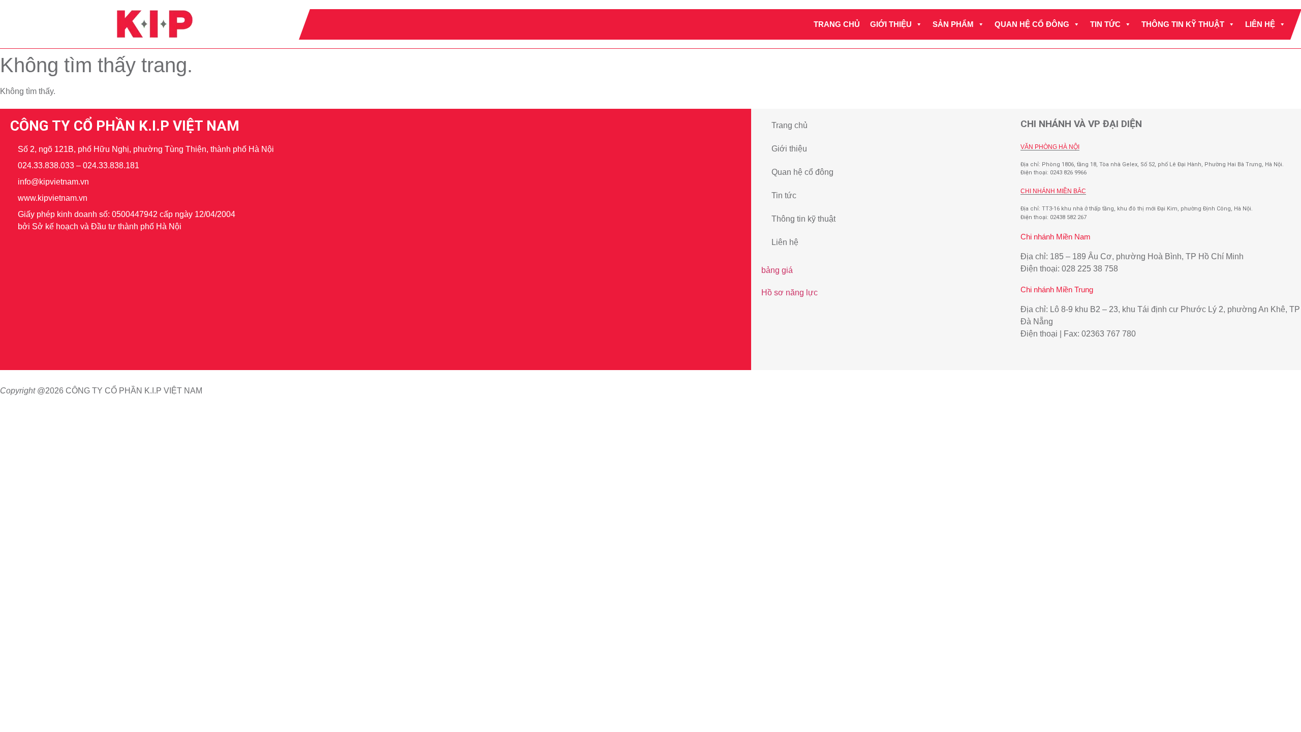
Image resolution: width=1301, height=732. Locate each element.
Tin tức (1105, 24)
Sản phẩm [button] (953, 24)
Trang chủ (837, 24)
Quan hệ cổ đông (1032, 24)
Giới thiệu (891, 24)
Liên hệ (1260, 24)
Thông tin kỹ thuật (1182, 24)
